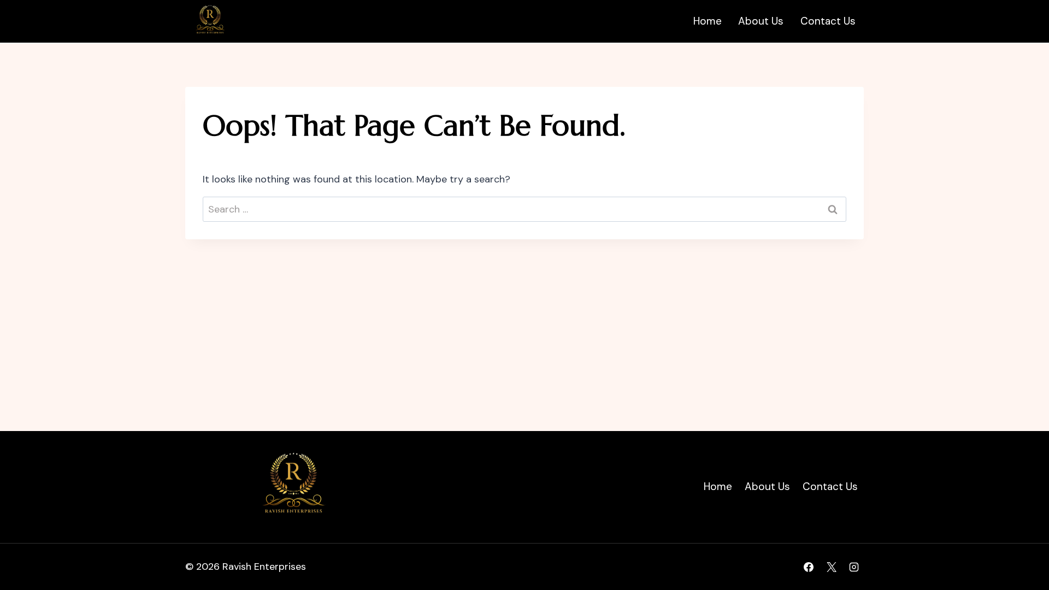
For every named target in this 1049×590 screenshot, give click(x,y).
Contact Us (828, 21)
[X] (831, 567)
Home (707, 21)
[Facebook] (808, 567)
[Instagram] (854, 567)
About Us (760, 21)
